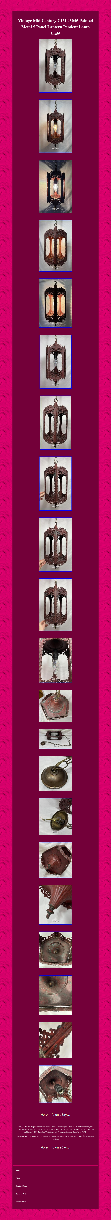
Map (18, 1178)
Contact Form (21, 1186)
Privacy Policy (21, 1193)
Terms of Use (21, 1201)
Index (18, 1170)
